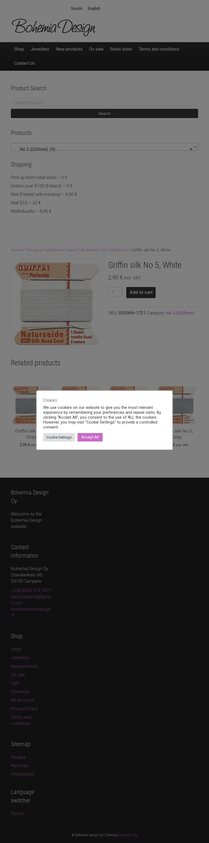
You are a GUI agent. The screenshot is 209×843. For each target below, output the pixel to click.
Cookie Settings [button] (59, 437)
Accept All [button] (90, 437)
